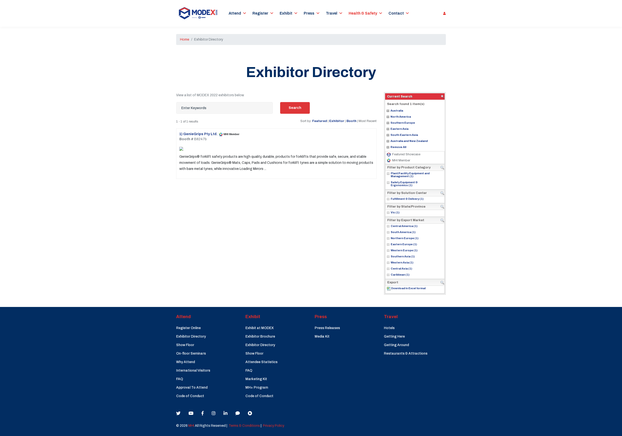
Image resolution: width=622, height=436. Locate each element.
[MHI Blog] (237, 413)
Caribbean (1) (400, 274)
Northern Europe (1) (404, 238)
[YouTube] (191, 413)
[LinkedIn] (225, 413)
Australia (396, 110)
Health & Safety (363, 13)
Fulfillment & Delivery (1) (407, 198)
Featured (319, 121)
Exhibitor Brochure (260, 336)
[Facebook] (202, 413)
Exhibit (286, 13)
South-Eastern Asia (404, 134)
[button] (443, 13)
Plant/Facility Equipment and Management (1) (410, 175)
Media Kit (322, 336)
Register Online (188, 328)
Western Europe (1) (404, 250)
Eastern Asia (399, 128)
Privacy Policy (273, 425)
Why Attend (185, 362)
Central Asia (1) (401, 268)
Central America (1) (404, 226)
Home (184, 39)
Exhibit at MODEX (259, 328)
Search (295, 108)
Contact (396, 13)
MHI (191, 425)
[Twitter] (178, 413)
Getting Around (396, 345)
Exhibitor (336, 121)
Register (260, 13)
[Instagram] (214, 413)
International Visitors (193, 370)
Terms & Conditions (244, 425)
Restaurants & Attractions (405, 353)
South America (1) (403, 232)
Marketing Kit (256, 379)
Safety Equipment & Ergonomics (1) (404, 184)
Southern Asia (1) (403, 256)
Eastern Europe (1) (404, 244)
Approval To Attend (191, 387)
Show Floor (185, 345)
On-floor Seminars (191, 353)
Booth (351, 121)
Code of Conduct (190, 396)
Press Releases (327, 328)
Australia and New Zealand (409, 141)
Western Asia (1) (402, 262)
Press (309, 13)
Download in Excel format (408, 288)
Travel (331, 13)
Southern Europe (402, 122)
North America (400, 116)
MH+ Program (256, 387)
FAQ (179, 379)
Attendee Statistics (261, 362)
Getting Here (394, 336)
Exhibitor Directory (191, 336)
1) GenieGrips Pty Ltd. (198, 134)
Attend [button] (235, 13)
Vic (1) (395, 212)
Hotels (389, 328)
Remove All (398, 147)
